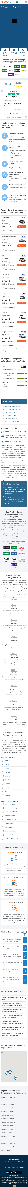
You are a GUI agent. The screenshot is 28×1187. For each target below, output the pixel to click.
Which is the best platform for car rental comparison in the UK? (11, 979)
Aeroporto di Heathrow (8, 1097)
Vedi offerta (21, 226)
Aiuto (9, 1167)
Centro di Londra (7, 1132)
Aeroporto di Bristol (7, 1125)
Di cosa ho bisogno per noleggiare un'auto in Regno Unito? (12, 1016)
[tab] (14, 940)
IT (18, 2)
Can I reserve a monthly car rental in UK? (11, 971)
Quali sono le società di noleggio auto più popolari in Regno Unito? (12, 1004)
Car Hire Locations (10, 415)
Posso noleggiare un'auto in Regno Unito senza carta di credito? (12, 1034)
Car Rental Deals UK (11, 418)
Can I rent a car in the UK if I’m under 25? (12, 948)
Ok (14, 1185)
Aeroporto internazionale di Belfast (11, 1139)
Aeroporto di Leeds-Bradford (10, 1147)
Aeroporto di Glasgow (8, 1115)
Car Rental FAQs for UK (12, 422)
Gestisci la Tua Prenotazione (18, 1167)
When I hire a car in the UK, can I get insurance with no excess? (12, 955)
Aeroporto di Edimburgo (9, 1108)
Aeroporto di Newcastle (8, 1143)
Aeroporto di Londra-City (9, 1122)
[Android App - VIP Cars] (10, 1172)
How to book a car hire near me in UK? (12, 963)
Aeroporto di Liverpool (8, 1136)
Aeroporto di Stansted (8, 1118)
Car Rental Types (10, 412)
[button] (10, 1072)
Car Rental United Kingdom (13, 406)
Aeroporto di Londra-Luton (9, 1129)
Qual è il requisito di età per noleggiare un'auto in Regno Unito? (12, 1022)
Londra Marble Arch (7, 1150)
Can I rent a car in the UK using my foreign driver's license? (12, 940)
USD (22, 2)
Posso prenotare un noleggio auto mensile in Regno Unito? (12, 1010)
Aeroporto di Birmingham (9, 1111)
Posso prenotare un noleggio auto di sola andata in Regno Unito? (13, 1028)
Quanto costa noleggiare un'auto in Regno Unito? (12, 998)
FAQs (5, 1167)
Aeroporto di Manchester (9, 1101)
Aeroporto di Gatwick (8, 1104)
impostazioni (24, 1183)
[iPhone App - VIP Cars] (18, 1172)
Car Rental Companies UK (12, 409)
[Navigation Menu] (26, 2)
